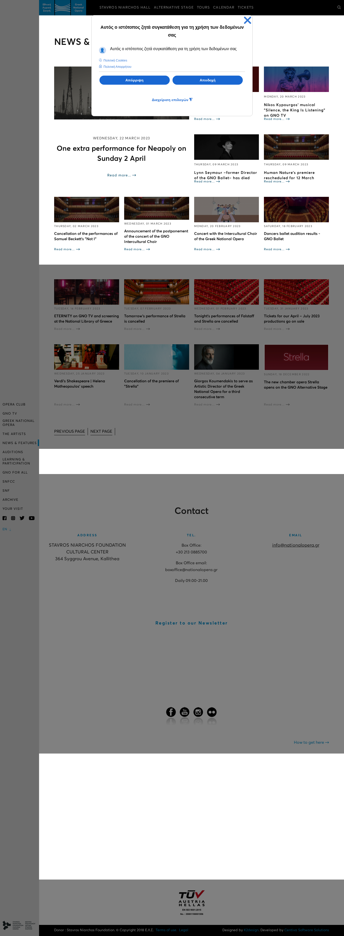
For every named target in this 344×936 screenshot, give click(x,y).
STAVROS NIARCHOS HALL (125, 7)
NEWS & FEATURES (20, 443)
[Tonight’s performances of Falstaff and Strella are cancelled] (226, 292)
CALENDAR (223, 7)
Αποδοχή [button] (208, 80)
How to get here (309, 742)
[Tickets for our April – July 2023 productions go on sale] (296, 292)
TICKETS (246, 7)
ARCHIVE (10, 500)
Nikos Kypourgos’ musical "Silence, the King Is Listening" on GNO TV (294, 110)
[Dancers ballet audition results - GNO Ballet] (296, 209)
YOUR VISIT (13, 509)
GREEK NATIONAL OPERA (19, 423)
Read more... (119, 175)
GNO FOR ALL (15, 472)
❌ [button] (248, 20)
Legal (183, 930)
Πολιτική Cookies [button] (115, 60)
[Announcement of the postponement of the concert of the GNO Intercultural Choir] (156, 208)
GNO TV (10, 413)
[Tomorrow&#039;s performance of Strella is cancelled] (156, 292)
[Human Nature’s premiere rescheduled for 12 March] (296, 147)
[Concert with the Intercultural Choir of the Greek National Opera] (226, 209)
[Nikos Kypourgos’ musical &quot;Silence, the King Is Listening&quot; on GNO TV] (296, 79)
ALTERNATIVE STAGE (174, 7)
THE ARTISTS (14, 434)
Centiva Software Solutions (306, 930)
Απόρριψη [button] (134, 80)
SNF (6, 490)
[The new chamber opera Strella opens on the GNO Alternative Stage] (296, 357)
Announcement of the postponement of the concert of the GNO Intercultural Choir (156, 236)
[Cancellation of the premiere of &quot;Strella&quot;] (156, 357)
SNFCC (9, 481)
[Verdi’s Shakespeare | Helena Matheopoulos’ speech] (86, 357)
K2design (251, 930)
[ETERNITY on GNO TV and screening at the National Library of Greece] (86, 292)
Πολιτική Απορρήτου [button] (117, 67)
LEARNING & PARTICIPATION (16, 461)
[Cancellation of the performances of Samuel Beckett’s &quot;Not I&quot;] (86, 209)
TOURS (203, 7)
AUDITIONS (13, 452)
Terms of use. (166, 930)
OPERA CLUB (14, 404)
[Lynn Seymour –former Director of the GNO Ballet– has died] (226, 147)
